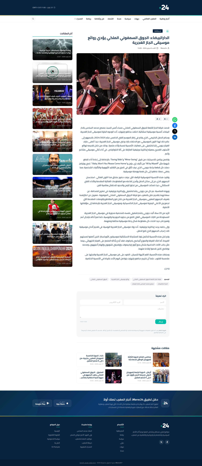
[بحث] (33, 19)
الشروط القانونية (54, 435)
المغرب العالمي (149, 19)
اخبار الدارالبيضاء (163, 283)
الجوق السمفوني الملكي (98, 279)
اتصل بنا (57, 443)
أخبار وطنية (164, 19)
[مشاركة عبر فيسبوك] (174, 125)
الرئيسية (57, 431)
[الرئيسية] (167, 31)
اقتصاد (111, 19)
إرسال (161, 322)
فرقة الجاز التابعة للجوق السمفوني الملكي (147, 279)
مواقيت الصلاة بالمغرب (83, 439)
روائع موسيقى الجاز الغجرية (120, 279)
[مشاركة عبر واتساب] (174, 119)
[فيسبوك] (167, 442)
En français (56, 446)
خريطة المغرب (87, 443)
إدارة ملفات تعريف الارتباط (88, 462)
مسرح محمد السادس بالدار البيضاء (143, 283)
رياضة (88, 19)
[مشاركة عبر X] (174, 131)
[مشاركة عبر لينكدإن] (174, 137)
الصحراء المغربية (75, 19)
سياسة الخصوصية (53, 439)
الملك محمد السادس (84, 431)
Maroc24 (164, 48)
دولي (122, 443)
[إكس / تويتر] (161, 442)
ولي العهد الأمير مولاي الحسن (81, 435)
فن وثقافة (99, 19)
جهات (136, 19)
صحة (119, 19)
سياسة (128, 19)
